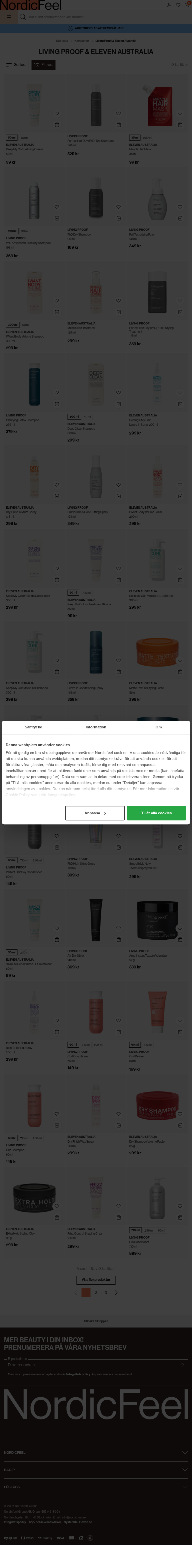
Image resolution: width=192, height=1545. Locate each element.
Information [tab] (96, 727)
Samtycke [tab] (33, 727)
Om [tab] (159, 727)
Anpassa (92, 813)
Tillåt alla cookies (156, 813)
